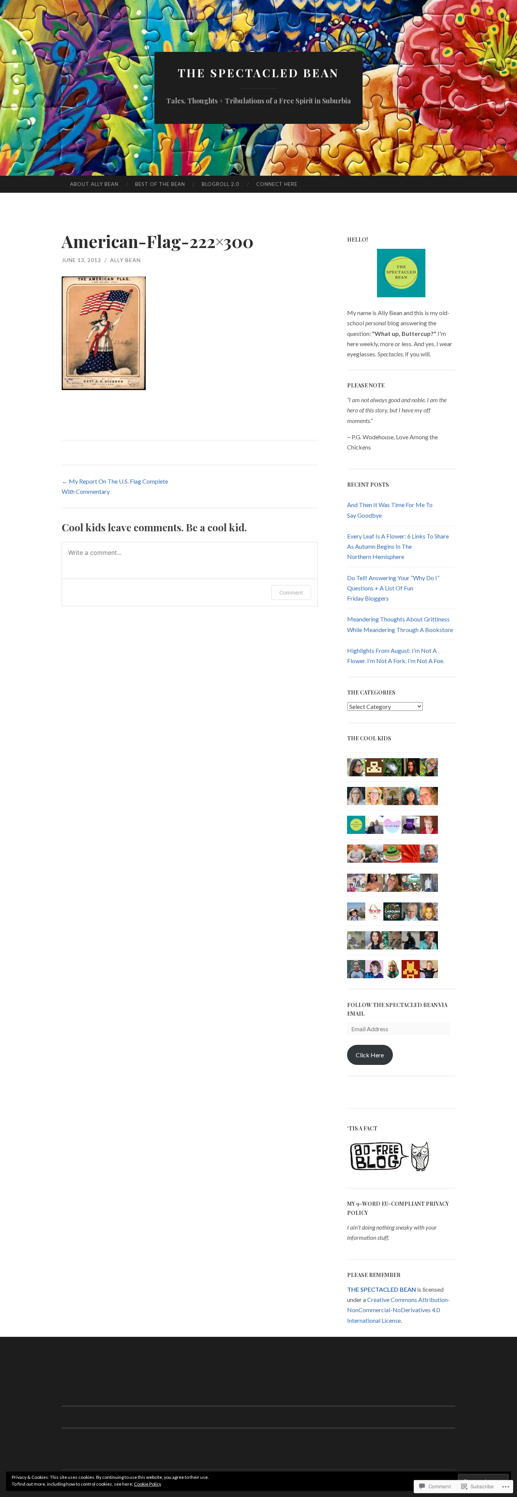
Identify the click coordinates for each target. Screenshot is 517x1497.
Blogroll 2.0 (220, 184)
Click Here (370, 1054)
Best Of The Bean (160, 184)
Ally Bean (125, 260)
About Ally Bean (94, 184)
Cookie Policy (147, 1484)
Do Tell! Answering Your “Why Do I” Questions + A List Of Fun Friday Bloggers (393, 588)
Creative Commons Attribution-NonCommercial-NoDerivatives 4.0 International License (398, 1310)
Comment (291, 592)
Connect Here (276, 184)
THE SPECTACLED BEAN (258, 72)
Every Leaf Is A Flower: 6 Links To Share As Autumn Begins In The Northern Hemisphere (398, 546)
